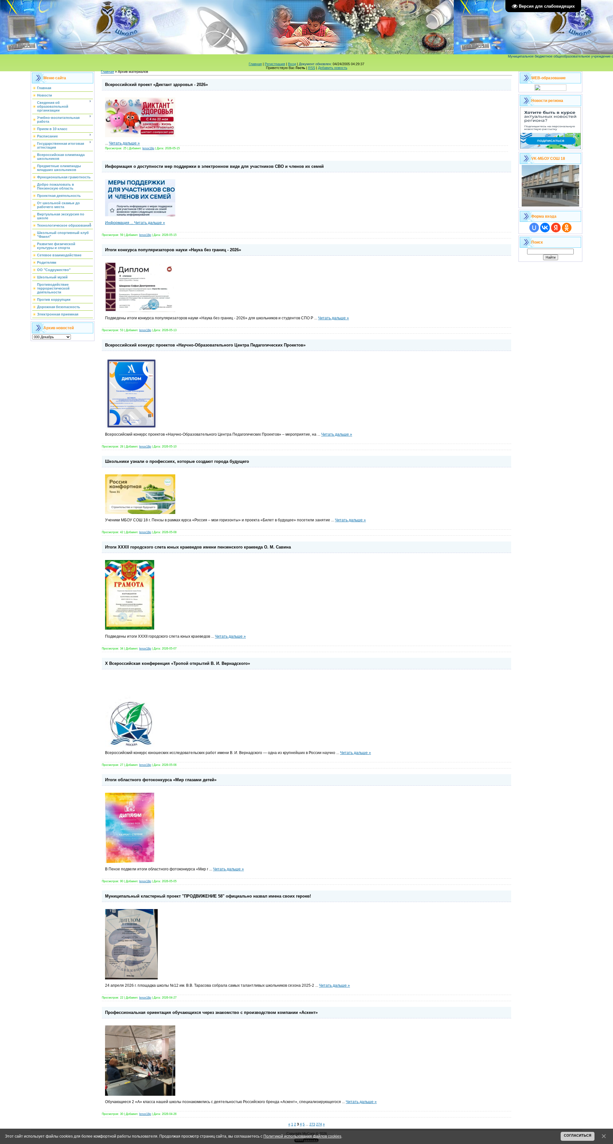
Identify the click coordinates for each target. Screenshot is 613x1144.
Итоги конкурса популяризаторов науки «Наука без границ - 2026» (173, 249)
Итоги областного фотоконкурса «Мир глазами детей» (160, 779)
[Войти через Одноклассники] (566, 227)
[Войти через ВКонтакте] (545, 227)
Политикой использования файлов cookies (302, 1136)
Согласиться (577, 1135)
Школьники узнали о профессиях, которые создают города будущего (177, 461)
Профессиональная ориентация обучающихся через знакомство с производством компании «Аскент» (211, 1012)
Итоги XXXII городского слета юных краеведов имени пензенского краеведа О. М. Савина (198, 547)
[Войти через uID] (534, 227)
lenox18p (148, 148)
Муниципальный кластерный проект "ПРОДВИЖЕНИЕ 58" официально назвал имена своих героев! (208, 896)
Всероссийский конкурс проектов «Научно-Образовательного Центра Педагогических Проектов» (205, 345)
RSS (311, 68)
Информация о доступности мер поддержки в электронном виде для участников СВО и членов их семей (214, 166)
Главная (255, 64)
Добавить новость (332, 68)
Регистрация (275, 64)
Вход (292, 64)
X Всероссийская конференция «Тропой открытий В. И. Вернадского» (177, 663)
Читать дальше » (124, 143)
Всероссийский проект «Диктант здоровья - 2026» (156, 84)
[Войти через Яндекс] (556, 227)
